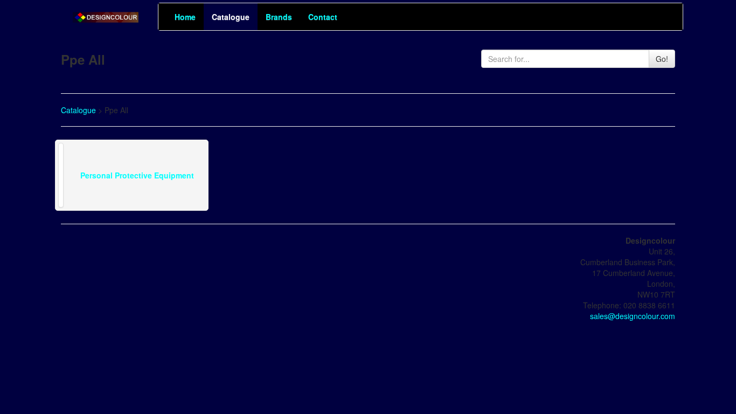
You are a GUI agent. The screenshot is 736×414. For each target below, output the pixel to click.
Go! (662, 58)
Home (185, 16)
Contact (322, 16)
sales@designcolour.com (632, 315)
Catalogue (230, 16)
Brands (279, 16)
